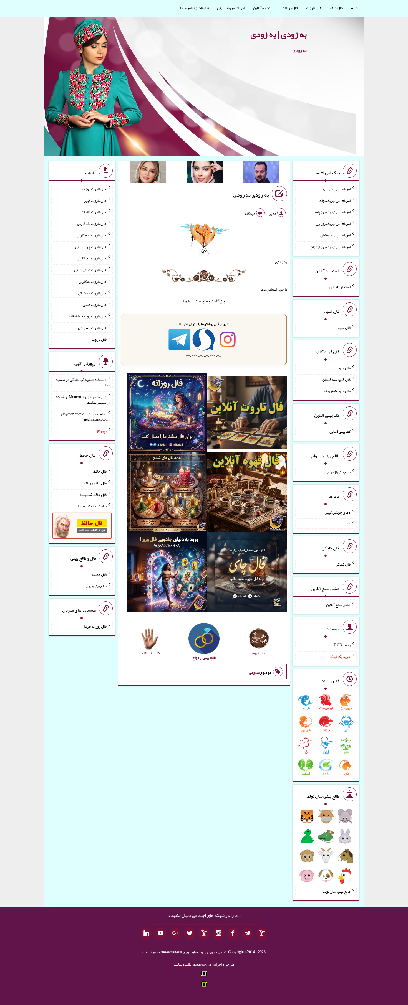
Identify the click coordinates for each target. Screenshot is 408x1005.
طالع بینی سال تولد (337, 891)
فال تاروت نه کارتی (93, 281)
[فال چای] (247, 573)
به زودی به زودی (251, 194)
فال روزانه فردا (95, 626)
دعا (191, 301)
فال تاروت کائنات (94, 212)
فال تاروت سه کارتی (92, 235)
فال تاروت (313, 8)
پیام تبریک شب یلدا (92, 506)
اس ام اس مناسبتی (231, 8)
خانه (354, 8)
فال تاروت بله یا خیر (92, 328)
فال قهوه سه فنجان (336, 379)
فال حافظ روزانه (95, 483)
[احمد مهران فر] (261, 173)
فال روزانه (290, 8)
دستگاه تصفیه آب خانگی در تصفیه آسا (83, 382)
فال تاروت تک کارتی (92, 223)
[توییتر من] (189, 933)
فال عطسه (99, 574)
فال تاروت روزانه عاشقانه (88, 316)
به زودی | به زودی (278, 34)
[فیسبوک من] (232, 933)
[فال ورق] (167, 573)
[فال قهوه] (247, 493)
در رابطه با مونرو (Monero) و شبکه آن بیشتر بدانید (83, 399)
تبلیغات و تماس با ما (194, 8)
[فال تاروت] (247, 414)
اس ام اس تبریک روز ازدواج (330, 246)
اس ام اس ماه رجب (337, 189)
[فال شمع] (167, 493)
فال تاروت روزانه (94, 189)
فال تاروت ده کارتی (92, 293)
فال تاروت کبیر (95, 200)
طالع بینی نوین (96, 586)
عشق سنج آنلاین (338, 604)
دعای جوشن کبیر (338, 512)
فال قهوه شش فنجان (335, 391)
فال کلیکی (343, 564)
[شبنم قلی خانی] (148, 173)
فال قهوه (344, 368)
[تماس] (204, 933)
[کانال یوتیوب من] (160, 933)
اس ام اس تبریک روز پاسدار (330, 212)
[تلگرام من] (247, 933)
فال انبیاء (344, 327)
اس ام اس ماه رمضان (335, 235)
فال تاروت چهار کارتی (91, 246)
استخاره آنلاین (263, 8)
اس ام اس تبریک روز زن (333, 223)
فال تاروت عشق (95, 304)
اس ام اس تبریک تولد (335, 200)
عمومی (254, 672)
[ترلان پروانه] (205, 173)
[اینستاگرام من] (218, 933)
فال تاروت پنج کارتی (92, 258)
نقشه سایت (182, 964)
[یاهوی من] (261, 933)
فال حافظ (336, 8)
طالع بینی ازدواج (339, 472)
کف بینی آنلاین (340, 431)
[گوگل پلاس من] (175, 933)
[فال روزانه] (167, 414)
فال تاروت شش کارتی (90, 270)
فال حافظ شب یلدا (93, 494)
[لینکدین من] (146, 933)
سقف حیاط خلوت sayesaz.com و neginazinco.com (85, 416)
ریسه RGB (342, 645)
